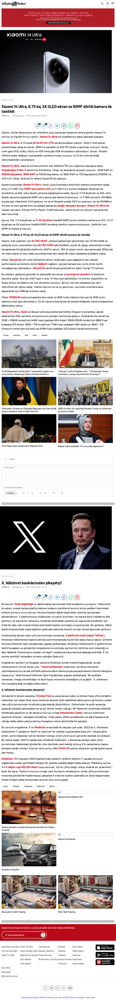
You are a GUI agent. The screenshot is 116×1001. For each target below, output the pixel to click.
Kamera (16, 335)
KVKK (65, 997)
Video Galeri (78, 950)
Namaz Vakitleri (46, 950)
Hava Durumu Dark (11, 946)
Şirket (52, 786)
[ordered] (41, 493)
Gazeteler (77, 959)
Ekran (6, 335)
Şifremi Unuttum (10, 976)
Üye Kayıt (6, 972)
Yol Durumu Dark (10, 950)
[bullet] (45, 493)
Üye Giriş (6, 967)
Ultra (35, 335)
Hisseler (62, 955)
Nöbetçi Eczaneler (29, 955)
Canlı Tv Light (8, 955)
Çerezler (58, 997)
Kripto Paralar (65, 959)
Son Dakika (25, 959)
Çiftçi (5, 786)
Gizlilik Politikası (47, 997)
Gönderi (16, 786)
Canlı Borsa (44, 946)
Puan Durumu (45, 955)
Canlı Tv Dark (26, 946)
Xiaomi (44, 335)
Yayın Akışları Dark (29, 950)
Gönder (10, 493)
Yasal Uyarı (90, 997)
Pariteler (62, 963)
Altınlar (61, 946)
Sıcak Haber (78, 963)
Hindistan (28, 786)
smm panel (25, 963)
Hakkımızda (26, 997)
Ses (26, 335)
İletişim (35, 997)
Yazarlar (76, 955)
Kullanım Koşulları (77, 997)
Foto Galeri (77, 946)
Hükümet (41, 786)
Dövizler (62, 950)
